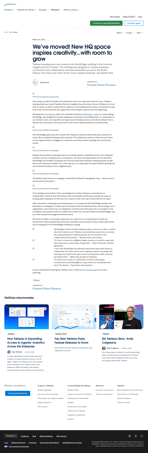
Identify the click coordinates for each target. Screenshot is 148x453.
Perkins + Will (92, 114)
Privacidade (33, 443)
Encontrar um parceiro (104, 390)
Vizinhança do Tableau (76, 411)
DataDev (71, 402)
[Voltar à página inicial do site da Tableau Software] (13, 4)
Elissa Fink (44, 82)
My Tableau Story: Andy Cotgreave (117, 340)
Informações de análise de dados (50, 398)
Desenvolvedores (46, 436)
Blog (10, 32)
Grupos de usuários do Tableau (80, 394)
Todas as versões (123, 402)
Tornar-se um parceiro (104, 394)
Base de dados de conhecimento (130, 390)
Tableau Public (73, 390)
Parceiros (100, 385)
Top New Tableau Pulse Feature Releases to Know (71, 340)
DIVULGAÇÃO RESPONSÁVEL (49, 443)
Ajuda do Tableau (124, 398)
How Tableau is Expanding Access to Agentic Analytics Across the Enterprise (26, 342)
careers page (91, 270)
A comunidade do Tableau (79, 385)
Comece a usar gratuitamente (106, 23)
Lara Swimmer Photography (49, 97)
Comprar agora (134, 23)
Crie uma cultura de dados (48, 394)
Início (6, 32)
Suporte (120, 385)
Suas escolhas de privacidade (19, 446)
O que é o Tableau (45, 385)
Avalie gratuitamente (17, 393)
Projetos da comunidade (77, 407)
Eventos (71, 419)
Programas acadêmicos (76, 415)
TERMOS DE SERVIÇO (18, 443)
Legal (6, 443)
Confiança (25, 436)
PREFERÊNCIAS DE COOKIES (72, 443)
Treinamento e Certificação (127, 394)
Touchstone (50, 114)
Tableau (15, 32)
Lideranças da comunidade (78, 398)
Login (140, 17)
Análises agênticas (45, 390)
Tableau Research (44, 402)
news (101, 101)
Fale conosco (115, 17)
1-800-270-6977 (129, 17)
